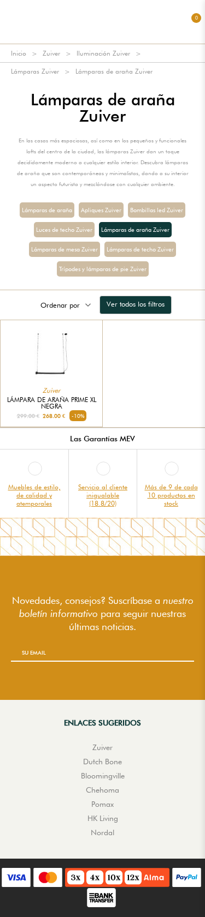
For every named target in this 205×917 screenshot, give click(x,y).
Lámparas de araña (47, 210)
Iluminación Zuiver (103, 53)
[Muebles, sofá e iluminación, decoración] (102, 21)
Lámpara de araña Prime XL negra (51, 403)
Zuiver (51, 53)
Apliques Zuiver (101, 210)
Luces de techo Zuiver (64, 229)
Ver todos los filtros (136, 303)
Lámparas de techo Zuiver (140, 249)
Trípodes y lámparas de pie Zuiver (103, 269)
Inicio (18, 53)
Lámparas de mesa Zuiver (64, 249)
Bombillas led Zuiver (156, 210)
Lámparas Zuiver (35, 71)
